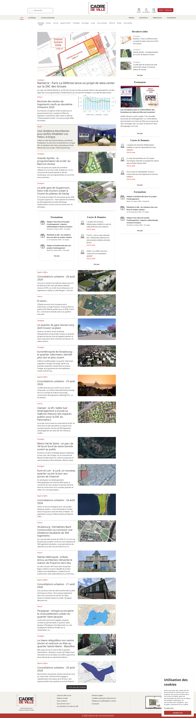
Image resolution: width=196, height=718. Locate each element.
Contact (154, 12)
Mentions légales (97, 695)
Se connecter (146, 12)
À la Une (41, 23)
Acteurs (48, 23)
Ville (21, 18)
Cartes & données (48, 18)
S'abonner (165, 10)
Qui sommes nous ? (63, 703)
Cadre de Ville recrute (64, 695)
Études (119, 23)
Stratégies (76, 23)
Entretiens (144, 18)
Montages (85, 23)
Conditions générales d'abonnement (104, 698)
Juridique (32, 18)
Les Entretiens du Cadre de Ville (67, 706)
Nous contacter (62, 701)
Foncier (55, 23)
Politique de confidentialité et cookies (104, 701)
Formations (171, 18)
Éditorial (112, 23)
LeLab (93, 23)
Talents (131, 18)
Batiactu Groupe (62, 698)
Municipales (128, 23)
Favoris (139, 12)
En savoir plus (169, 708)
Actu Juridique (102, 23)
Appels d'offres (65, 23)
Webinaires (157, 18)
